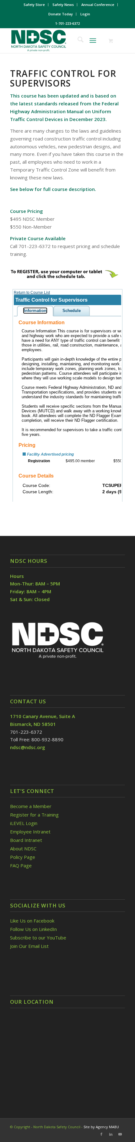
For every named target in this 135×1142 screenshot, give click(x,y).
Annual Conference (97, 4)
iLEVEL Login (24, 823)
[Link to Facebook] (101, 1134)
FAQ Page (21, 865)
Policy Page (22, 857)
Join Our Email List (29, 946)
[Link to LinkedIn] (111, 1134)
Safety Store (34, 4)
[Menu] (92, 40)
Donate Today (60, 14)
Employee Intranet (30, 831)
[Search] (77, 40)
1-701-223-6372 (67, 23)
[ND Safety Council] (56, 40)
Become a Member (30, 806)
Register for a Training (34, 815)
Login (85, 14)
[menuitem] (34, 4)
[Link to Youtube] (120, 1134)
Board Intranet (26, 840)
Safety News (63, 4)
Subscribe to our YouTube (38, 937)
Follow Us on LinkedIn (33, 929)
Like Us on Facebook (32, 920)
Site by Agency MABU (101, 1126)
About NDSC (23, 848)
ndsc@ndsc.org (27, 747)
